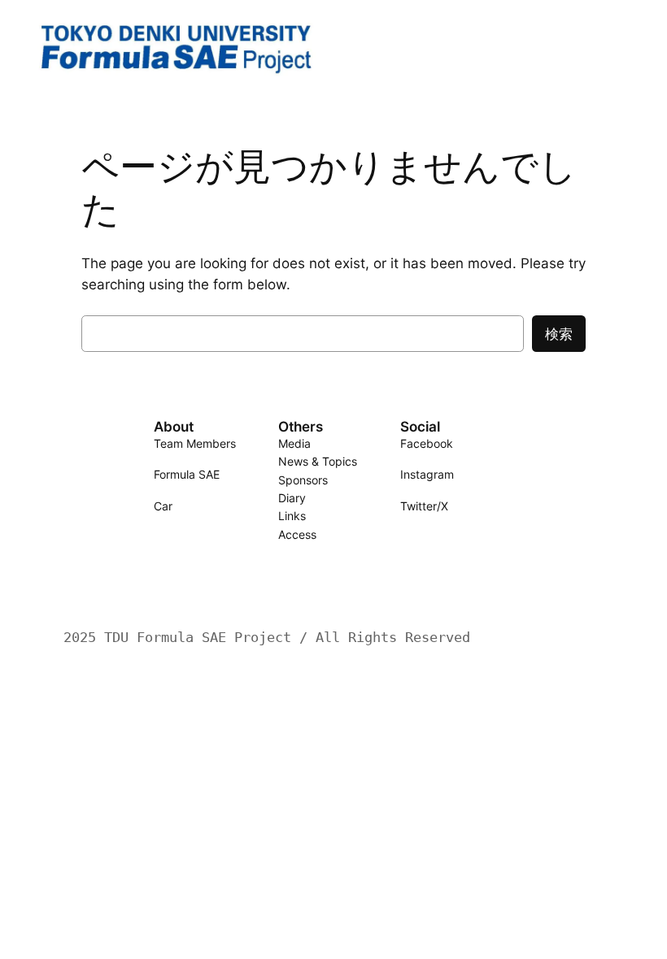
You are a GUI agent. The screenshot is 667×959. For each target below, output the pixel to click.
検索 (559, 334)
